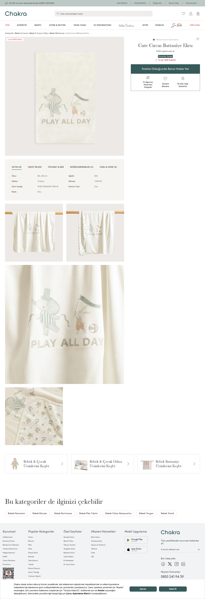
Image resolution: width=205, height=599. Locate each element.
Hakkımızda (7, 537)
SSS (92, 556)
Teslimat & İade (56, 167)
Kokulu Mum (33, 553)
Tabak (30, 564)
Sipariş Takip (174, 3)
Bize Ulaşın (95, 537)
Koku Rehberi (122, 3)
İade (93, 553)
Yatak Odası (79, 25)
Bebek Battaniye (57, 33)
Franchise (6, 564)
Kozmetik (22, 25)
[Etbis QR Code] (11, 574)
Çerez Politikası (9, 560)
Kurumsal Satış (9, 541)
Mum (30, 549)
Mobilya (159, 25)
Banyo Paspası (34, 568)
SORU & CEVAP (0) (108, 167)
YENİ (7, 25)
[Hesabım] (191, 14)
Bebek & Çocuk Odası (38, 33)
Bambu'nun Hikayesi (11, 545)
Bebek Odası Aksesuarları (118, 513)
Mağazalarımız (9, 553)
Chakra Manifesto (10, 549)
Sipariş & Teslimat (98, 545)
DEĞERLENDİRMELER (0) (81, 167)
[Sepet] (198, 14)
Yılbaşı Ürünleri (69, 545)
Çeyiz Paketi (68, 556)
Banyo (37, 25)
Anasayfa (9, 33)
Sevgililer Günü (69, 549)
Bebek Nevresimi (16, 513)
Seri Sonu (195, 25)
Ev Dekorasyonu (102, 25)
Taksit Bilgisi (35, 167)
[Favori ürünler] (183, 14)
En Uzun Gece (69, 564)
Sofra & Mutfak (57, 25)
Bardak (31, 556)
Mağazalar (157, 3)
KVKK (5, 556)
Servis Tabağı (33, 572)
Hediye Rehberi (140, 3)
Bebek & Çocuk (21, 33)
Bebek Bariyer (40, 513)
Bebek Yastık (167, 513)
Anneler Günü (69, 537)
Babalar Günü (69, 553)
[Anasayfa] (16, 13)
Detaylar (16, 167)
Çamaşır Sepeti (34, 576)
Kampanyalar (191, 3)
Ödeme (94, 549)
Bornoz (31, 541)
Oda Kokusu (33, 560)
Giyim (145, 25)
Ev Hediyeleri (69, 560)
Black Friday (68, 541)
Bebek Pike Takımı (88, 513)
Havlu (30, 537)
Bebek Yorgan (146, 513)
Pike (30, 545)
